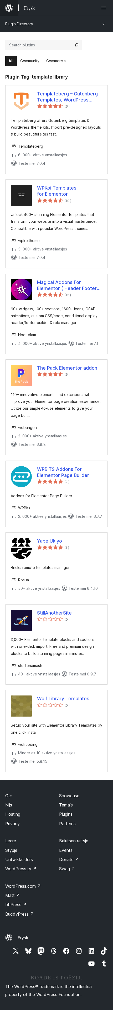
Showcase (69, 795)
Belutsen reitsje (73, 840)
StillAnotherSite (54, 613)
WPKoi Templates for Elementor (56, 191)
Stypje (11, 850)
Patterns (67, 823)
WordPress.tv (21, 868)
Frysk (23, 937)
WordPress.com (23, 886)
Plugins (66, 814)
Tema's (66, 805)
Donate (69, 859)
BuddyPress (19, 914)
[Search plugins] (76, 45)
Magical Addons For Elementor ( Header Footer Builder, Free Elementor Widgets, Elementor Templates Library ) (67, 285)
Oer (8, 795)
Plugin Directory (19, 24)
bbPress (16, 904)
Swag (67, 868)
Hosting (12, 814)
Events (66, 850)
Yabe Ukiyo (49, 541)
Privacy (12, 823)
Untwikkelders (19, 859)
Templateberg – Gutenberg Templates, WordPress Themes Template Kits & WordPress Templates (67, 97)
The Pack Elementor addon (67, 368)
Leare (10, 840)
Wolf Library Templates (63, 698)
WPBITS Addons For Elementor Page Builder (63, 472)
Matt (12, 895)
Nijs (8, 805)
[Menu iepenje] (104, 8)
